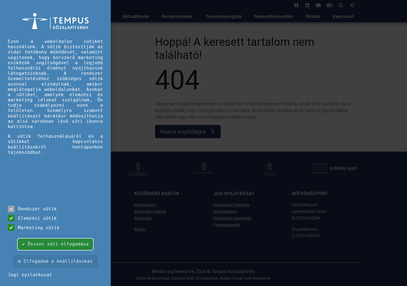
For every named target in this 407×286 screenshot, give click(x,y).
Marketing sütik (39, 227)
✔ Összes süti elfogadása (55, 244)
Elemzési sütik (37, 218)
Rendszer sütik (37, 208)
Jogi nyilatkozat (30, 274)
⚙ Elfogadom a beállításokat (55, 261)
